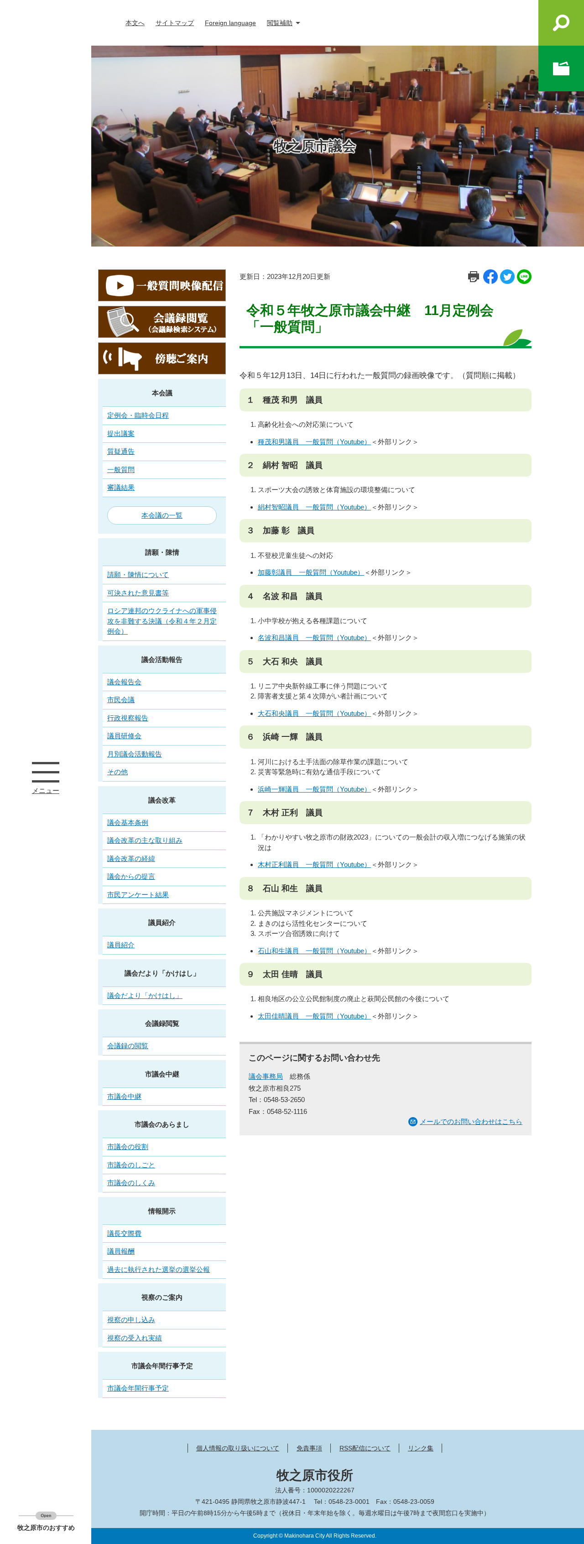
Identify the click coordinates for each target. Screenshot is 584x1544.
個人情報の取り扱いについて (237, 1448)
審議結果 (121, 487)
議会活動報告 (161, 659)
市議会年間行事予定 (162, 1366)
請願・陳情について (138, 574)
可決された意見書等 (138, 593)
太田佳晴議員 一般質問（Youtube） (314, 1016)
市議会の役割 (127, 1146)
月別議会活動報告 (134, 754)
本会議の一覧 (161, 515)
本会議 (162, 393)
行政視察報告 (127, 718)
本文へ (135, 22)
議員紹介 (162, 922)
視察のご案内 (161, 1297)
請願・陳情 (162, 552)
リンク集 (420, 1448)
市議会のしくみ (131, 1183)
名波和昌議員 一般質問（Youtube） (314, 637)
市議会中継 (162, 1074)
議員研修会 (124, 736)
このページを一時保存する (561, 68)
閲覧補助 (279, 22)
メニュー (45, 772)
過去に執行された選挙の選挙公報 (158, 1269)
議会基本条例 (127, 822)
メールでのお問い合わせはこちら (471, 1121)
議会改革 (162, 800)
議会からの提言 (131, 876)
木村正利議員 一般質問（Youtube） (314, 864)
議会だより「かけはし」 (162, 973)
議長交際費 (124, 1233)
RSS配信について (365, 1448)
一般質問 (121, 469)
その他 (117, 772)
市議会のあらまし (162, 1124)
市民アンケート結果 (138, 894)
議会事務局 (266, 1076)
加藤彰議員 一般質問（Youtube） (311, 572)
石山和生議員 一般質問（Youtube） (314, 951)
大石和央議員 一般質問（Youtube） (314, 713)
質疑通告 (121, 451)
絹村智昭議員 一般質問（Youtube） (314, 507)
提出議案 (121, 433)
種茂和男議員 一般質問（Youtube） (314, 442)
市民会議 (121, 700)
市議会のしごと (131, 1165)
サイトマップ (175, 22)
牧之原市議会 (315, 145)
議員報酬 (121, 1251)
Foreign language (230, 22)
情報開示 (162, 1211)
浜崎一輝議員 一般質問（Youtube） (314, 789)
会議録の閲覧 (127, 1046)
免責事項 (309, 1448)
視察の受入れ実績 (134, 1338)
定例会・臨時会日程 (138, 415)
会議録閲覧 (162, 1023)
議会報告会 (124, 682)
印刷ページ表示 (473, 276)
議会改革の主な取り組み (144, 840)
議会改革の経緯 (131, 858)
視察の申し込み (131, 1319)
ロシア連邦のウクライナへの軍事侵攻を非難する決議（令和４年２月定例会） (162, 621)
